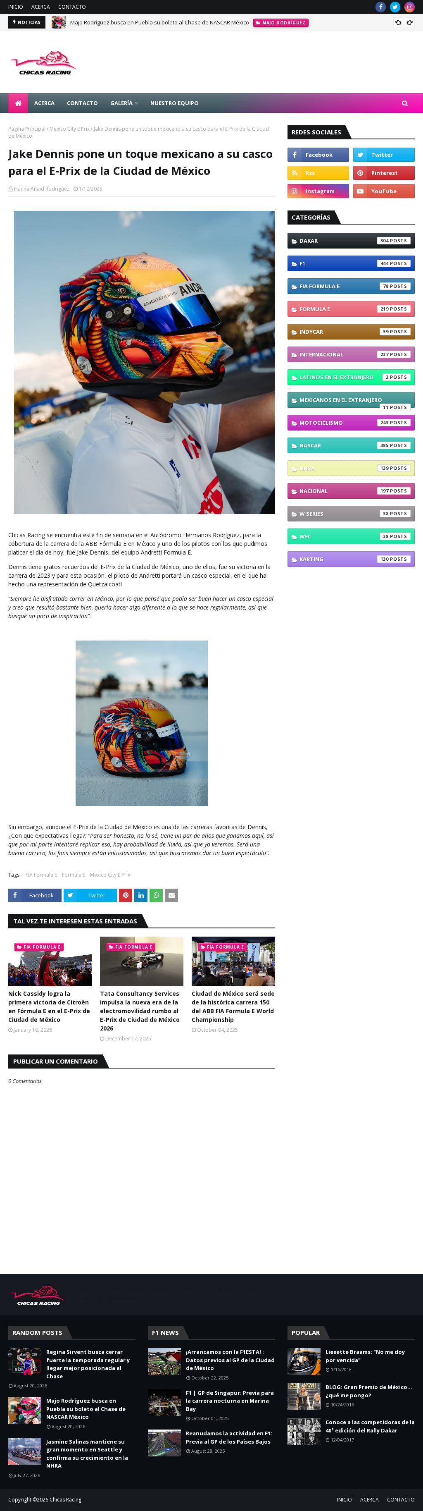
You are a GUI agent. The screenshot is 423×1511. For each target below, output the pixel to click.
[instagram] (409, 7)
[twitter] (395, 7)
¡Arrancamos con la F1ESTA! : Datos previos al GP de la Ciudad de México (230, 1360)
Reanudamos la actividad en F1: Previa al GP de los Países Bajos (229, 1437)
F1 (344, 263)
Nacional (344, 491)
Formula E (73, 874)
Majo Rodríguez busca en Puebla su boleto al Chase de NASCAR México (159, 22)
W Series (344, 513)
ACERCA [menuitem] (44, 103)
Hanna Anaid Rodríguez (41, 188)
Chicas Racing (65, 1499)
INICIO (15, 6)
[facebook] (380, 7)
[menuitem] (18, 103)
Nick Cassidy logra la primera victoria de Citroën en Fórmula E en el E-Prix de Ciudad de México (49, 1006)
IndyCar (344, 331)
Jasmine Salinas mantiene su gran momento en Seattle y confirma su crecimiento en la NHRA (87, 1454)
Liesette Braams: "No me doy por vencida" (365, 1356)
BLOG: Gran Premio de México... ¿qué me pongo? (369, 1391)
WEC (344, 536)
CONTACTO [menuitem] (82, 103)
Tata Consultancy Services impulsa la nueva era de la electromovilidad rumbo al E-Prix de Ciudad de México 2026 (140, 1011)
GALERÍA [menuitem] (121, 103)
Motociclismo (344, 422)
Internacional (344, 354)
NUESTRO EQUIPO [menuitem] (174, 103)
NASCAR (344, 445)
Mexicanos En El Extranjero (344, 402)
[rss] (318, 173)
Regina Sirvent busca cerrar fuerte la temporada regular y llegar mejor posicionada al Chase (88, 1364)
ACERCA (40, 6)
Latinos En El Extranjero (344, 377)
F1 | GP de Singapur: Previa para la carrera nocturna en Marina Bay (230, 1401)
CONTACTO (72, 6)
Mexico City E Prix (70, 128)
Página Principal (26, 128)
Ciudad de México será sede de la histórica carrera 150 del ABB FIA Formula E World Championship (233, 1006)
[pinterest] (384, 173)
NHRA (344, 468)
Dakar (344, 240)
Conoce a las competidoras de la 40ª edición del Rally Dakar (370, 1426)
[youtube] (384, 191)
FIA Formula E (41, 874)
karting (344, 559)
